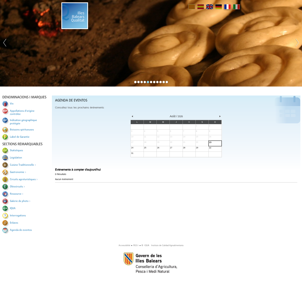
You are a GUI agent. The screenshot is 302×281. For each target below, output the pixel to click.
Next (297, 43)
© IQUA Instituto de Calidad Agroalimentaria (162, 245)
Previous (5, 43)
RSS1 (136, 245)
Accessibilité (124, 245)
